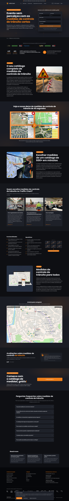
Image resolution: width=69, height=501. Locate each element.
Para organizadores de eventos (31, 473)
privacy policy (55, 28)
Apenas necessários (33, 498)
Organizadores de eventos (37, 3)
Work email (41, 17)
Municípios (24, 3)
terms (51, 28)
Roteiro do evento (9, 479)
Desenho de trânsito (10, 475)
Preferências (25, 498)
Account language (42, 21)
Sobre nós (27, 479)
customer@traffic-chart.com (50, 473)
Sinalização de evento (10, 480)
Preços (45, 3)
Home (7, 38)
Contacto (27, 480)
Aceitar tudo (19, 498)
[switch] (53, 3)
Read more (9, 224)
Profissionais (30, 3)
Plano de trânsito (9, 476)
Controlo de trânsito (10, 473)
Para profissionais (29, 476)
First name (41, 13)
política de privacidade (21, 495)
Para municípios (28, 475)
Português (57, 3)
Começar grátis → (50, 379)
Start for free (50, 26)
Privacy (52, 29)
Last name (52, 13)
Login (61, 3)
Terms (55, 29)
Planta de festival (9, 482)
